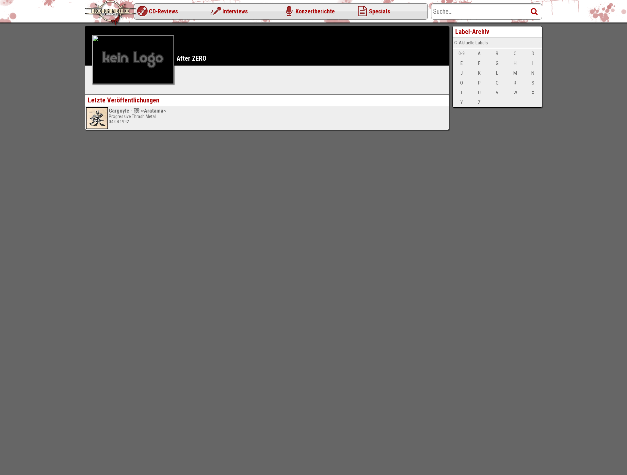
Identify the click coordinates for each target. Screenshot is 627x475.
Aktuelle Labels (473, 43)
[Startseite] (111, 13)
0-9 (461, 53)
